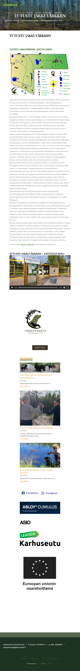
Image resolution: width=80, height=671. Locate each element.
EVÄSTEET (34, 658)
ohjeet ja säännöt (27, 244)
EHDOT (24, 658)
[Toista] (12, 288)
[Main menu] (75, 5)
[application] (40, 272)
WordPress (48, 664)
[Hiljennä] (64, 288)
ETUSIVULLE (11, 5)
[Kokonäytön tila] (68, 288)
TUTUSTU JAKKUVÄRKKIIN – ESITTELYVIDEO (30, 49)
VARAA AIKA (40, 348)
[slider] (38, 287)
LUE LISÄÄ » (24, 386)
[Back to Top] (72, 663)
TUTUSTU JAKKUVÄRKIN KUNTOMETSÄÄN (36, 428)
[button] (40, 272)
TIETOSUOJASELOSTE (50, 658)
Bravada (39, 664)
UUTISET (26, 359)
